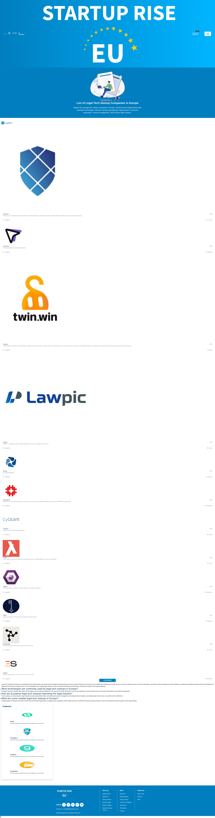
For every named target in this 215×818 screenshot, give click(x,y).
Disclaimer (123, 805)
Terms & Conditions (126, 802)
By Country (21, 33)
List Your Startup (195, 33)
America (139, 796)
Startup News (106, 794)
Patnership (123, 808)
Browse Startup (107, 805)
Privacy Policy (124, 799)
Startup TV (105, 796)
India (138, 799)
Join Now (208, 34)
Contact (122, 811)
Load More (107, 680)
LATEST (14, 33)
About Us (122, 794)
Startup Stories (106, 799)
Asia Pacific (140, 794)
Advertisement (124, 796)
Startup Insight (106, 802)
